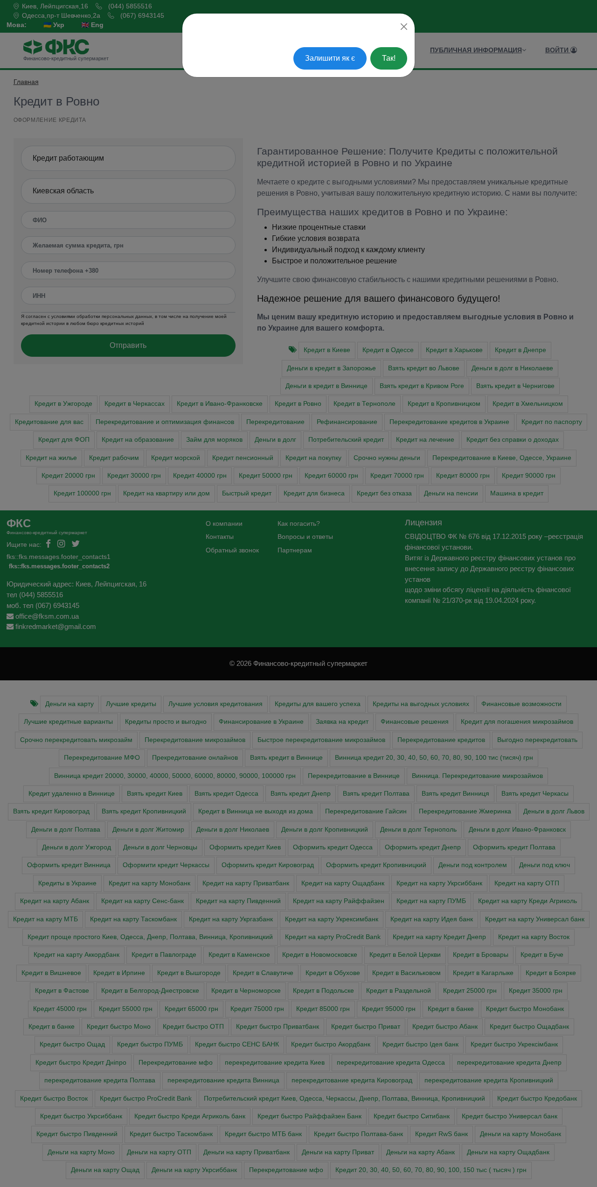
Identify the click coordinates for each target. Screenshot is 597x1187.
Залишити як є (330, 58)
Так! (389, 58)
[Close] (404, 27)
